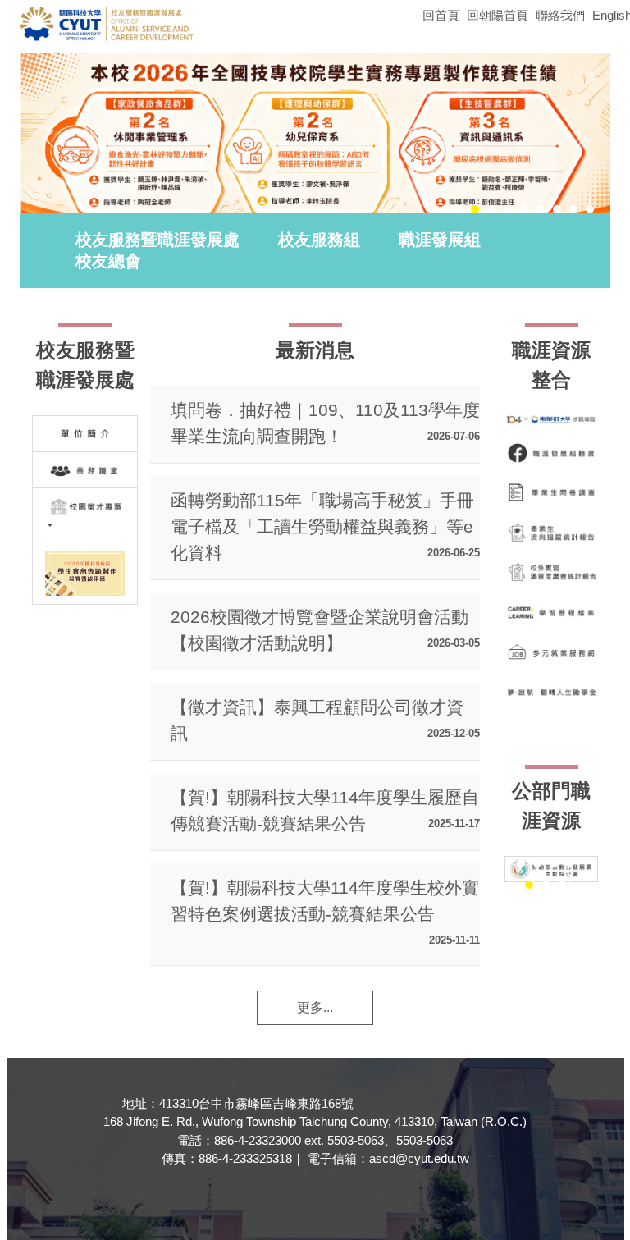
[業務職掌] (85, 469)
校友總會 (108, 261)
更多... (315, 1007)
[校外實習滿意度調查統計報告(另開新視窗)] (551, 572)
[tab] (458, 209)
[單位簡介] (85, 433)
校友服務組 (319, 239)
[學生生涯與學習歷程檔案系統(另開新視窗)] (551, 612)
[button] (52, 138)
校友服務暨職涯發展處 (157, 239)
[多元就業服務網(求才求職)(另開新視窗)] (551, 651)
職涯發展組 (440, 239)
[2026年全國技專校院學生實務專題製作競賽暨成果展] (85, 572)
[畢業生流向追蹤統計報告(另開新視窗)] (551, 532)
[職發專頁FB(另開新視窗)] (551, 453)
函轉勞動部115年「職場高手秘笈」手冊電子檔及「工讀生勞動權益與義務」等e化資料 (322, 526)
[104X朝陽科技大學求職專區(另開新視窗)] (551, 419)
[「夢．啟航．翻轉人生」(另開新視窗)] (551, 691)
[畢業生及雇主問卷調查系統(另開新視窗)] (551, 492)
